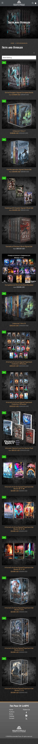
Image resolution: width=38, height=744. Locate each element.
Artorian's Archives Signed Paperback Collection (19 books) (19, 363)
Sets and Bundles (21, 43)
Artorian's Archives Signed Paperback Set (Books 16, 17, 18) (19, 488)
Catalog (11, 716)
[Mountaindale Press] (19, 3)
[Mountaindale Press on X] (26, 719)
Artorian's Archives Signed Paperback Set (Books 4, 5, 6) (19, 649)
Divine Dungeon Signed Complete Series (19, 92)
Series (11, 714)
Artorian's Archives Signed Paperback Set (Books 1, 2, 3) (19, 689)
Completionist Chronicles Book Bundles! (19, 285)
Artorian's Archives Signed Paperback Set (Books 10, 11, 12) (19, 568)
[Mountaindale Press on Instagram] (26, 716)
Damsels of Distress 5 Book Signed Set (19, 246)
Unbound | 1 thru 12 (19, 323)
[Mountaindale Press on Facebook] (26, 712)
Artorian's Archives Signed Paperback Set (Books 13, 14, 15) (19, 528)
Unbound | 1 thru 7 (19, 131)
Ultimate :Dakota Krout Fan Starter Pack (19, 448)
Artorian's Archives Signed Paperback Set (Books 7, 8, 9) (19, 609)
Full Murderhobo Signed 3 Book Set (19, 169)
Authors (11, 712)
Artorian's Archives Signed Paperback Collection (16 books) (19, 403)
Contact (11, 718)
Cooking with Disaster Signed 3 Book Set (19, 208)
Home (12, 43)
